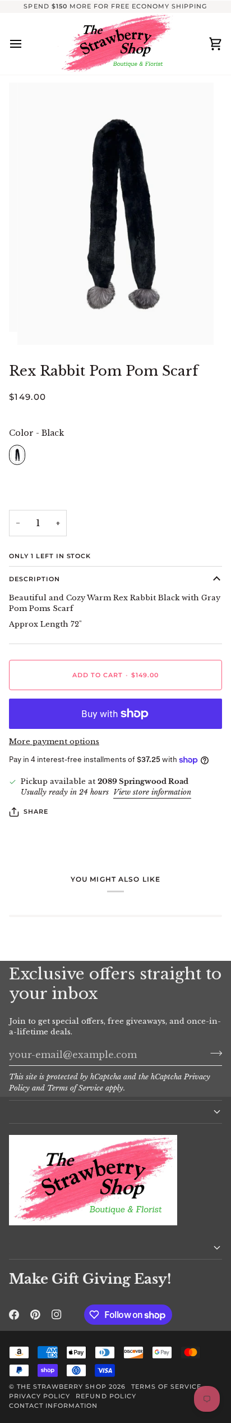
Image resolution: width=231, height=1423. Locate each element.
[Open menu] (26, 44)
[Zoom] (38, 324)
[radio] (17, 455)
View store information (152, 792)
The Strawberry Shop (62, 1386)
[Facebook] (14, 1315)
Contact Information (53, 1406)
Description (34, 579)
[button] (115, 1112)
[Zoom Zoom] (115, 214)
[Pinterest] (35, 1315)
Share (36, 811)
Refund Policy (106, 1396)
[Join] (213, 1053)
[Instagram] (57, 1315)
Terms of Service (75, 1088)
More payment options (54, 741)
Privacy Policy (39, 1396)
